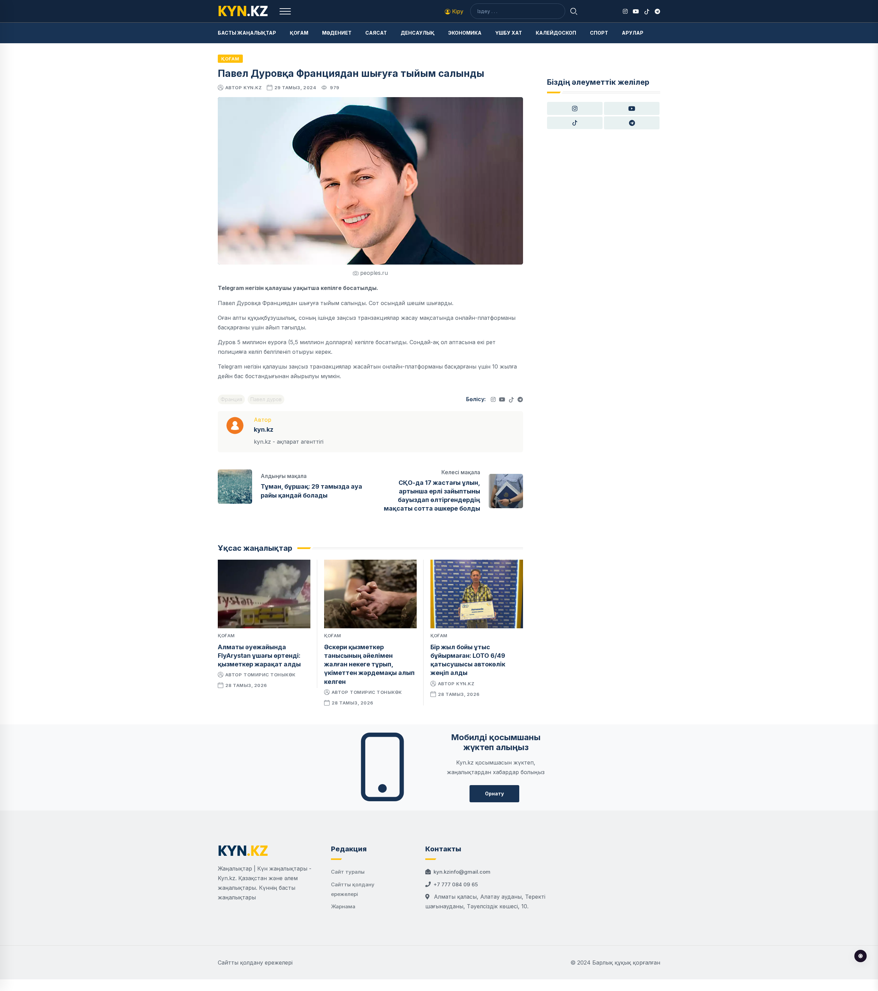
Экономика (465, 33)
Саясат (376, 33)
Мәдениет (337, 33)
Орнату (494, 793)
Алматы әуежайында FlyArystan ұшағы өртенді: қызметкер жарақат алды (259, 655)
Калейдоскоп (556, 33)
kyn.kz (253, 87)
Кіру (456, 11)
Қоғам (299, 33)
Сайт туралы (348, 871)
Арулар (632, 33)
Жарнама (343, 906)
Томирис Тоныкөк (270, 674)
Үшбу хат (508, 33)
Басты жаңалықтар (247, 33)
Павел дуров (266, 399)
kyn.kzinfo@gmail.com (462, 871)
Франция (231, 399)
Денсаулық (418, 33)
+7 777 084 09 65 (456, 884)
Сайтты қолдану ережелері (255, 962)
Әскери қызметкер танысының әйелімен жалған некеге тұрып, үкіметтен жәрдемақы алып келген (369, 664)
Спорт (599, 33)
